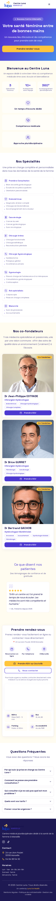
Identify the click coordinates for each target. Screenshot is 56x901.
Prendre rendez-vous (28, 48)
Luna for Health (33, 888)
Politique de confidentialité (30, 892)
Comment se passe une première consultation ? (20, 781)
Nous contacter (30, 670)
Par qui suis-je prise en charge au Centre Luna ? (24, 771)
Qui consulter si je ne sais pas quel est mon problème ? (25, 792)
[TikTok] (8, 842)
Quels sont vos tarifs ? (15, 801)
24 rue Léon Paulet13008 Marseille (14, 854)
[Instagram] (3, 842)
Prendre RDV (30, 412)
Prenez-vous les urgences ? (18, 809)
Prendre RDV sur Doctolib (30, 663)
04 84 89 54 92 (12, 859)
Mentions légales (11, 892)
